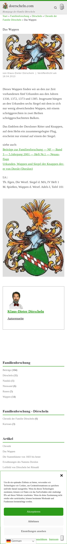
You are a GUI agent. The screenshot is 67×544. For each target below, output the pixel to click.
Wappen (7, 396)
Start (5, 16)
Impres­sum (53, 539)
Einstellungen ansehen (33, 531)
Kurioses (7, 424)
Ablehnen (33, 521)
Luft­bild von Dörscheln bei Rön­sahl (21, 467)
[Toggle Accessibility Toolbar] (62, 537)
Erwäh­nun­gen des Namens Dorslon (20, 462)
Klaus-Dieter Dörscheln (21, 73)
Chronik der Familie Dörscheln (18, 418)
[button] (61, 475)
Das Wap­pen (9, 451)
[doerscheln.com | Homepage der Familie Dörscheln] (5, 5)
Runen (6, 391)
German (16, 540)
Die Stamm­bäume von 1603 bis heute (22, 456)
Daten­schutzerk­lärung (38, 539)
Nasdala (7, 380)
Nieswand (8, 386)
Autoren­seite (16, 318)
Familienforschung (19, 16)
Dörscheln (37, 16)
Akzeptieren (33, 511)
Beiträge (7, 370)
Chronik (7, 446)
